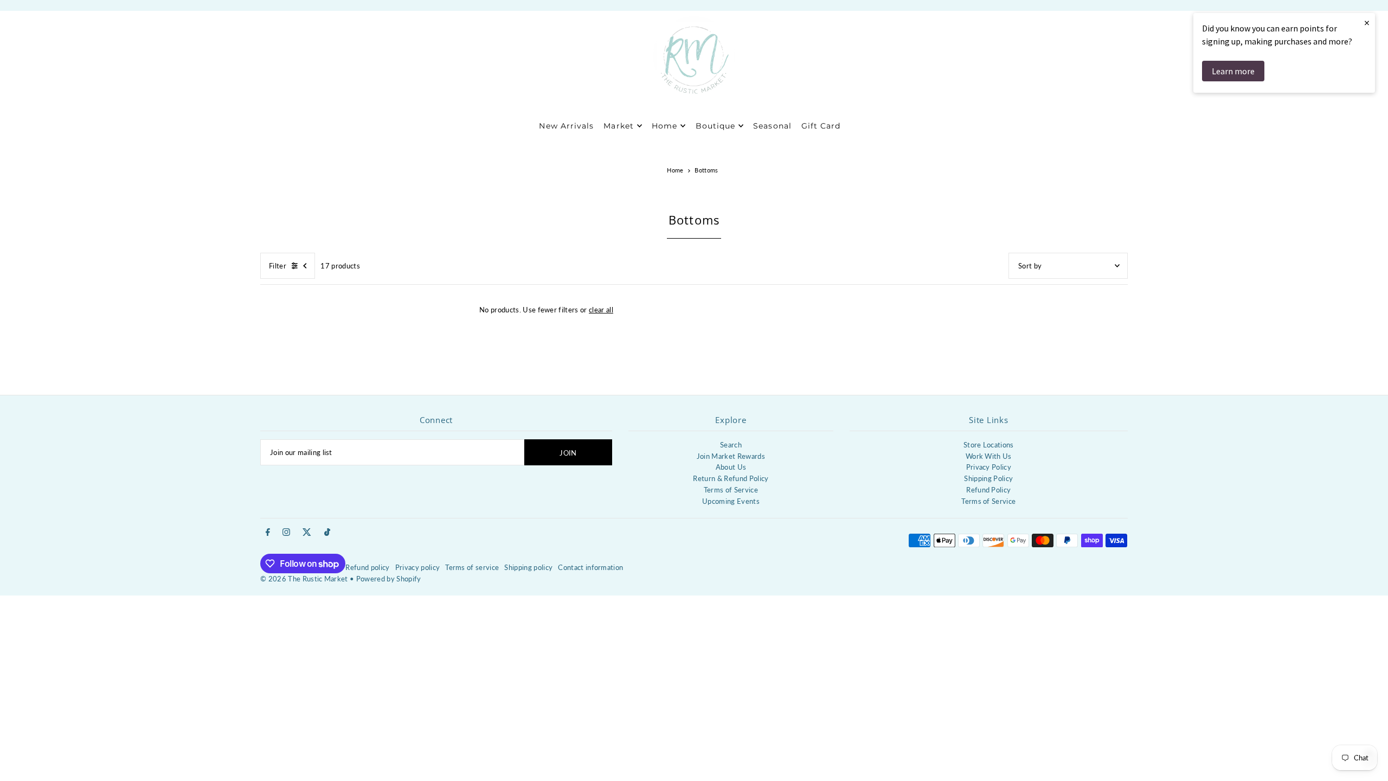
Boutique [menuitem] (715, 126)
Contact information (590, 567)
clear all (601, 309)
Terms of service (472, 567)
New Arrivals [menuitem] (566, 126)
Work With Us (989, 456)
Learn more (1233, 71)
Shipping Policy (988, 478)
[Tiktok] (327, 532)
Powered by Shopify (388, 578)
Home (675, 170)
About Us (731, 467)
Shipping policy (528, 567)
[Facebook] (268, 532)
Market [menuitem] (618, 126)
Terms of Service (731, 489)
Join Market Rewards (731, 456)
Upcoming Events (731, 501)
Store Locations (988, 444)
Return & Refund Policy (730, 478)
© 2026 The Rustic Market (304, 578)
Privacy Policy (989, 467)
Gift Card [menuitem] (820, 126)
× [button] (1367, 22)
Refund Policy (988, 489)
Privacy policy (417, 567)
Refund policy (367, 567)
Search (731, 444)
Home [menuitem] (664, 126)
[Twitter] (307, 532)
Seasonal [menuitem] (772, 126)
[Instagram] (286, 532)
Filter (277, 265)
